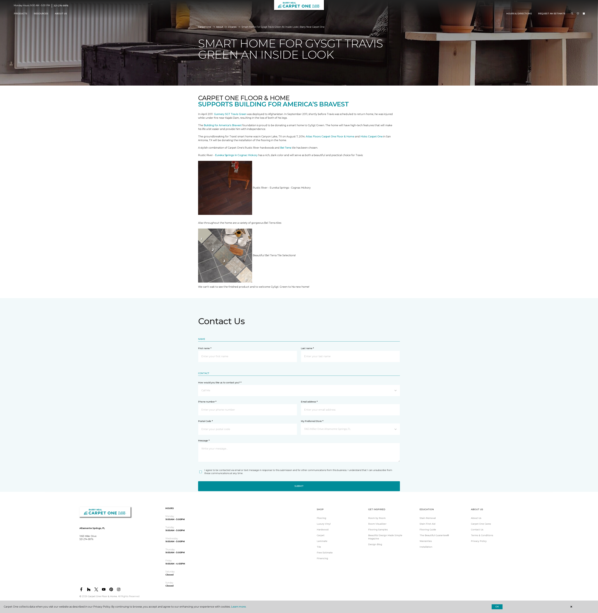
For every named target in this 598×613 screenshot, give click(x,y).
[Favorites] (578, 13)
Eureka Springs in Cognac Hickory (236, 155)
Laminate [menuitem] (322, 541)
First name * (204, 348)
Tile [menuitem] (319, 546)
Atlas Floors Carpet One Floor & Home (330, 136)
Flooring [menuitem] (321, 518)
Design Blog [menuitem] (375, 544)
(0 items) (584, 13)
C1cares (232, 27)
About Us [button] (61, 13)
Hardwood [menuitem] (322, 529)
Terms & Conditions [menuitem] (482, 535)
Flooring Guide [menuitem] (428, 529)
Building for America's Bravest (223, 125)
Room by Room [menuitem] (377, 518)
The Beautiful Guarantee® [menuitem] (434, 535)
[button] (572, 13)
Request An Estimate (551, 13)
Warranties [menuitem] (426, 541)
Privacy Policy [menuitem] (479, 541)
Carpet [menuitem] (320, 535)
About (219, 27)
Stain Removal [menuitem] (428, 518)
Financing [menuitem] (322, 558)
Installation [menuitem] (426, 546)
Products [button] (20, 13)
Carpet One (204, 27)
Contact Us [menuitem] (477, 529)
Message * (203, 441)
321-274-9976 (61, 5)
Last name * (307, 348)
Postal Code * (205, 421)
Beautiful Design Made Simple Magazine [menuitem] (385, 537)
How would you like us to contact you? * (219, 382)
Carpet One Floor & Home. (102, 596)
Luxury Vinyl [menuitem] (324, 523)
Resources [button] (41, 13)
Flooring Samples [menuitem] (378, 529)
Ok (497, 606)
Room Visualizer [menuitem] (377, 523)
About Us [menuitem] (476, 518)
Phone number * (207, 402)
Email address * (309, 402)
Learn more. (238, 606)
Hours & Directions (519, 13)
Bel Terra (285, 147)
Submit (299, 486)
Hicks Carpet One (371, 136)
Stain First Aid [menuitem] (427, 523)
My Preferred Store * (312, 421)
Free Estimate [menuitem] (325, 552)
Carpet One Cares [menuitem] (481, 523)
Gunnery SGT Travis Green (230, 114)
